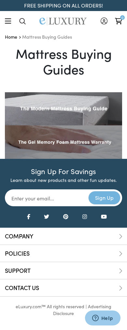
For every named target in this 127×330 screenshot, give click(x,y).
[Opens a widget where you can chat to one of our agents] (102, 319)
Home (11, 37)
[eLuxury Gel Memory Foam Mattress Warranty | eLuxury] (63, 141)
